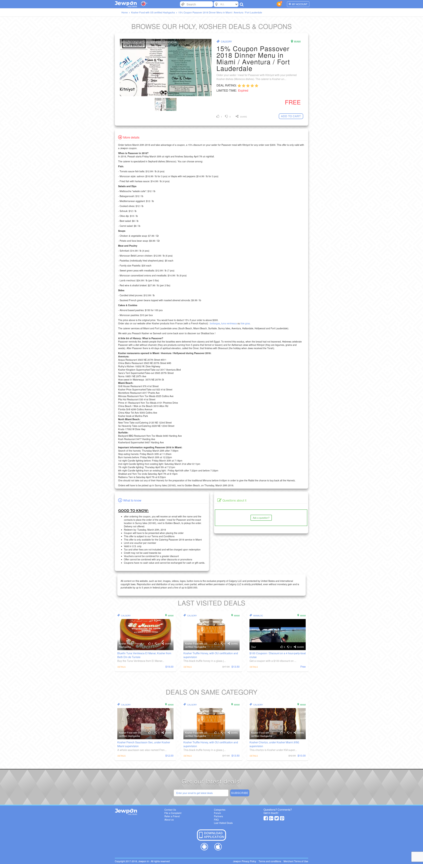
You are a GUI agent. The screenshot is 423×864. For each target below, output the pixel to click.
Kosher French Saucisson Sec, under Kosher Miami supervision (143, 744)
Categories (219, 809)
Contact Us (170, 809)
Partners (218, 816)
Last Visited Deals (223, 822)
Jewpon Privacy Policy (244, 861)
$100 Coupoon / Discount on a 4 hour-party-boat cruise (278, 655)
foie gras (245, 323)
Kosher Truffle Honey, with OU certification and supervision (210, 655)
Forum (217, 812)
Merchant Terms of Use (296, 861)
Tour (253, 646)
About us (169, 819)
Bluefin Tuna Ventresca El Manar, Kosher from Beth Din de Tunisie (144, 655)
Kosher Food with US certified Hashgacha (196, 645)
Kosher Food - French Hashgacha (130, 645)
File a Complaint (172, 812)
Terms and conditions (270, 861)
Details (121, 666)
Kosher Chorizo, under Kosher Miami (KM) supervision (274, 744)
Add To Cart (291, 116)
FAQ (216, 819)
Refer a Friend (172, 816)
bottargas (215, 323)
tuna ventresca (229, 323)
